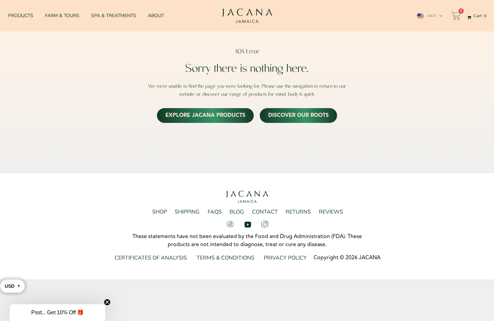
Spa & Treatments (113, 15)
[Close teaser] (107, 302)
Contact (265, 212)
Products (20, 15)
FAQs (215, 212)
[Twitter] (247, 224)
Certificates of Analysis (151, 258)
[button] (57, 312)
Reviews (331, 212)
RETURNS (298, 212)
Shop (159, 212)
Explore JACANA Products (205, 115)
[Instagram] (264, 224)
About (156, 15)
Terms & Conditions (225, 258)
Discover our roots (298, 115)
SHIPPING (187, 212)
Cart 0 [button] (479, 15)
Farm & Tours (62, 15)
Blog (237, 212)
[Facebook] (230, 224)
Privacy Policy (285, 258)
